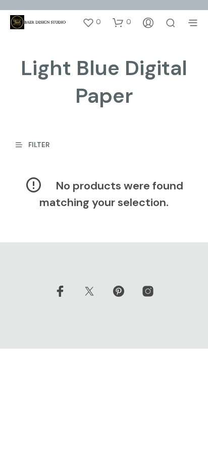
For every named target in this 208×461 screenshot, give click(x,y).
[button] (91, 22)
